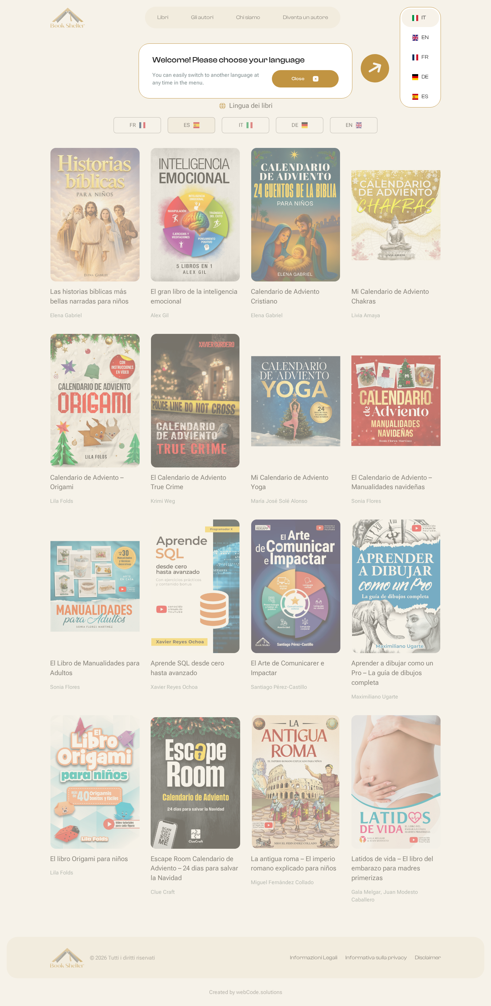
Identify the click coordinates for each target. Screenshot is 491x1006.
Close (298, 78)
